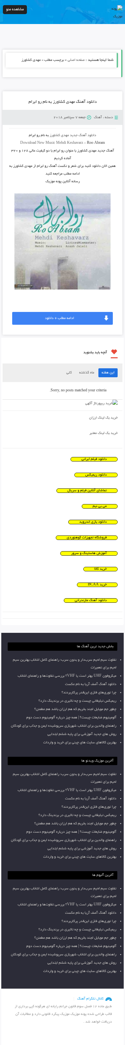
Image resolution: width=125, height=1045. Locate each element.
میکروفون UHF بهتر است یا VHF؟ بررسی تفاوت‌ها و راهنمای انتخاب (67, 676)
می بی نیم (100, 506)
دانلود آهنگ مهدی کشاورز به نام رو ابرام (63, 102)
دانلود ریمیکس (96, 475)
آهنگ (98, 117)
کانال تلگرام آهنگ (90, 999)
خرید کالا (100, 569)
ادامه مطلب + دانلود (59, 318)
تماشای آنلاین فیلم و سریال (87, 491)
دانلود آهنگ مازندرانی (91, 600)
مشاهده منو (15, 9)
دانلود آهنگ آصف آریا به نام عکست (90, 684)
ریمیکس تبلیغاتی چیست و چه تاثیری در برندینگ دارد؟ (77, 701)
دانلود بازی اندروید (93, 522)
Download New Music (37, 143)
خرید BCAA (97, 585)
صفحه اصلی (76, 60)
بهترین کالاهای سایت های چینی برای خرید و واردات (79, 743)
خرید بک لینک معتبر (103, 433)
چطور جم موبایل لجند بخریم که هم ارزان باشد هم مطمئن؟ (75, 709)
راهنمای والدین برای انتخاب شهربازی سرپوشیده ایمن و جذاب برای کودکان (63, 726)
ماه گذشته (86, 373)
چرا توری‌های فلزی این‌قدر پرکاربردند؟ (89, 693)
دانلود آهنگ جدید (83, 135)
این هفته (108, 373)
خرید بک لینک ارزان (103, 418)
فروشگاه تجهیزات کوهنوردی (87, 538)
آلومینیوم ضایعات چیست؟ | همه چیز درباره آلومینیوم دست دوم (71, 718)
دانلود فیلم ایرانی (94, 459)
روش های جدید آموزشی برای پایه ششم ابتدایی (81, 734)
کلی (69, 373)
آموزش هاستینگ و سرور (89, 553)
